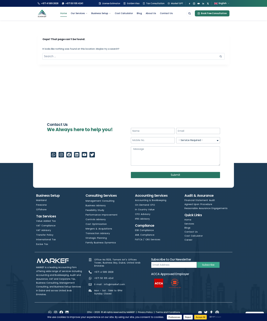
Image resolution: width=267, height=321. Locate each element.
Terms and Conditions (168, 312)
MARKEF (131, 312)
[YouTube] (198, 3)
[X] (208, 3)
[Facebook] (189, 3)
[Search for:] (133, 56)
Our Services (78, 13)
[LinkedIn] (203, 3)
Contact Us (166, 13)
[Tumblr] (211, 312)
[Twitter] (92, 154)
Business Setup (99, 13)
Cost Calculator (124, 13)
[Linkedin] (76, 154)
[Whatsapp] (53, 154)
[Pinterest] (217, 312)
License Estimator (111, 3)
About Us (151, 13)
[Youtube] (84, 154)
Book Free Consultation (214, 13)
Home (63, 13)
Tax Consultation (155, 3)
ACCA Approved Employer (170, 274)
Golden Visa (133, 3)
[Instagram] (194, 3)
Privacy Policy (145, 312)
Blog (139, 13)
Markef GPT (177, 3)
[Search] (189, 13)
